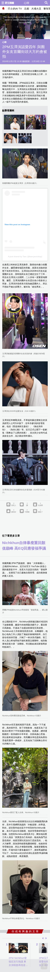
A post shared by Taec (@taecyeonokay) (25, 256)
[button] (42, 938)
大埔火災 (36, 8)
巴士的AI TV (15, 8)
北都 (26, 8)
